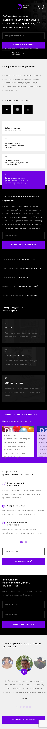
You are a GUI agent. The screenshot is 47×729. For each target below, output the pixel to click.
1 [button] (21, 542)
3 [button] (24, 707)
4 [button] (27, 707)
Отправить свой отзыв (23, 720)
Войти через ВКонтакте (19, 53)
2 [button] (26, 542)
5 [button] (30, 707)
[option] (18, 441)
